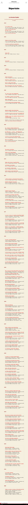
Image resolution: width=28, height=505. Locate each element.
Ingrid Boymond (10, 152)
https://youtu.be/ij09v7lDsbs (10, 33)
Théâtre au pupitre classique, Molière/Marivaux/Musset (15, 489)
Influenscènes (14, 1)
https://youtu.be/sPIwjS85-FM (10, 141)
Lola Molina (9, 149)
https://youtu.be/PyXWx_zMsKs (10, 29)
